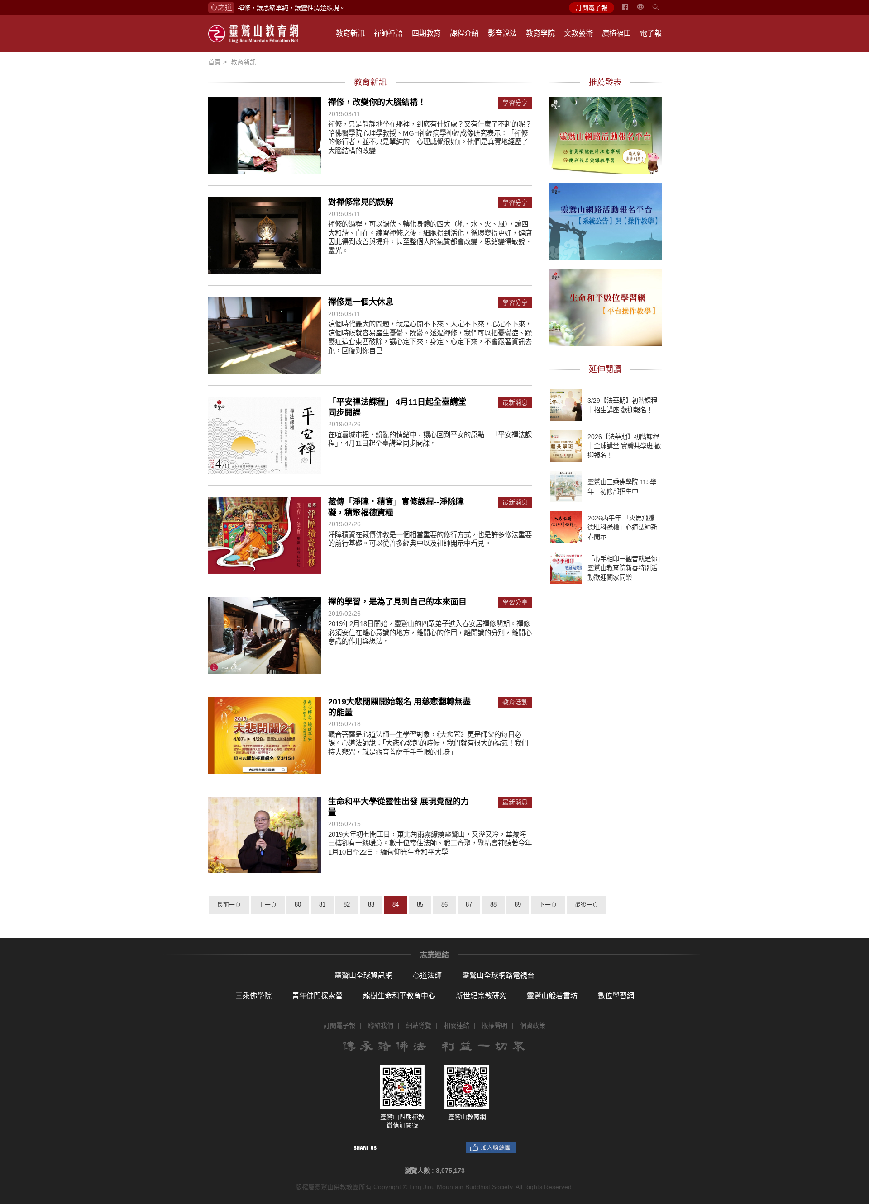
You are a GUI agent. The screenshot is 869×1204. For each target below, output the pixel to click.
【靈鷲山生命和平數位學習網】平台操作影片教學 (605, 306)
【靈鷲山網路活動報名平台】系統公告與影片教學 (605, 220)
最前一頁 (229, 904)
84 (395, 904)
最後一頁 (586, 904)
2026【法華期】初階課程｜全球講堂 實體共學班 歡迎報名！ (624, 446)
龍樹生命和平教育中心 (399, 996)
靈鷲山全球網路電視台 (498, 975)
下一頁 (548, 904)
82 (347, 904)
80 (298, 904)
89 (518, 904)
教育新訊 (350, 33)
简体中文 (646, 10)
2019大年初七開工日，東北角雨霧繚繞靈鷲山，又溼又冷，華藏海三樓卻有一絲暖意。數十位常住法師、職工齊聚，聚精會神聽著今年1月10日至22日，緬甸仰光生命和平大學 (430, 843)
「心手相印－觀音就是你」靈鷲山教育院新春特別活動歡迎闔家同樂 (623, 568)
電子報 (651, 33)
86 (444, 904)
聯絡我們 (380, 1025)
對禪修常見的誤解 (360, 202)
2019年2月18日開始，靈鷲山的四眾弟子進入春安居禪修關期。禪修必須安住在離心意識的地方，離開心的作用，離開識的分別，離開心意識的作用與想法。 (430, 632)
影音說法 (502, 33)
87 (469, 904)
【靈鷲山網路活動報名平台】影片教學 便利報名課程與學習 (605, 134)
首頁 (214, 62)
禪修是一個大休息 (360, 302)
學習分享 (515, 102)
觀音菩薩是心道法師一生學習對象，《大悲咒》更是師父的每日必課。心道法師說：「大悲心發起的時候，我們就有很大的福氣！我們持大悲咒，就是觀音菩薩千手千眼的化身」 (428, 743)
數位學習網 (616, 996)
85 (420, 904)
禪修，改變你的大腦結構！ (377, 102)
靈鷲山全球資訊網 (363, 975)
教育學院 (540, 33)
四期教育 (426, 33)
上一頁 (268, 904)
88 (493, 904)
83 (371, 904)
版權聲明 (494, 1025)
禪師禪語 (388, 33)
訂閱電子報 (591, 7)
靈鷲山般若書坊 (552, 996)
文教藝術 (578, 33)
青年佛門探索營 (317, 996)
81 (322, 904)
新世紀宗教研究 (481, 996)
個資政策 (532, 1025)
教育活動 (515, 702)
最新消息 (515, 402)
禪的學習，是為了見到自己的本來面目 (397, 601)
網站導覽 (418, 1025)
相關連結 (456, 1025)
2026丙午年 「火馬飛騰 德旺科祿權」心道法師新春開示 (622, 527)
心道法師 (427, 975)
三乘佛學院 (253, 996)
